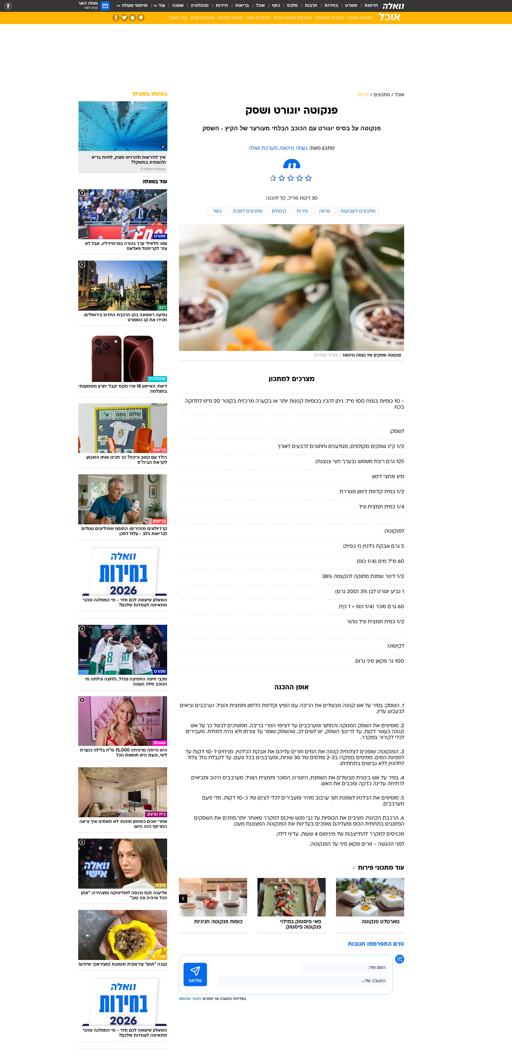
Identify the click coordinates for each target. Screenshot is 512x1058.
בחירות (331, 6)
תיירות (222, 6)
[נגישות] (8, 6)
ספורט (351, 6)
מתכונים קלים (203, 18)
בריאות (242, 6)
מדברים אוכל (258, 18)
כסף (276, 6)
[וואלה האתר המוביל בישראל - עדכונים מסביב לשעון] (393, 6)
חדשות (371, 6)
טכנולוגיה (200, 6)
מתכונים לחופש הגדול (292, 18)
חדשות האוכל (360, 18)
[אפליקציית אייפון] (132, 17)
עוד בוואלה (155, 181)
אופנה (178, 6)
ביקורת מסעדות (330, 18)
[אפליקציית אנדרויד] (141, 17)
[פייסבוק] (116, 17)
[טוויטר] (124, 17)
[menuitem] (367, 6)
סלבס (292, 6)
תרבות (311, 6)
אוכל (260, 6)
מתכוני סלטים (231, 18)
